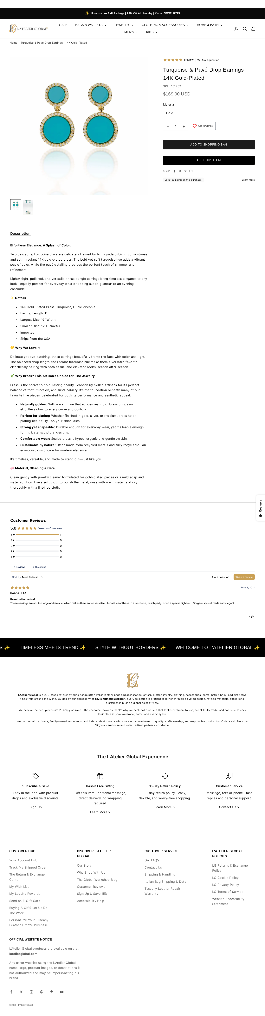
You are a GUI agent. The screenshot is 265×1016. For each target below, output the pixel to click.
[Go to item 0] (15, 204)
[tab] (20, 234)
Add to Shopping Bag (208, 144)
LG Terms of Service (227, 892)
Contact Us (153, 867)
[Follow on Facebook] (11, 992)
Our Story (84, 865)
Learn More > (100, 812)
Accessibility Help (90, 901)
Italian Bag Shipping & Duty (165, 881)
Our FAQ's (152, 860)
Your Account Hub (23, 860)
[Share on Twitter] (180, 171)
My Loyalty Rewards (24, 894)
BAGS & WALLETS (89, 25)
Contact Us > (229, 807)
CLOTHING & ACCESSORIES (163, 25)
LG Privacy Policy (225, 885)
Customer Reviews (91, 887)
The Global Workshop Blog (97, 880)
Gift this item (209, 160)
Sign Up (36, 807)
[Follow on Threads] (41, 992)
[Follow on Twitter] (21, 992)
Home (13, 42)
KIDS (150, 32)
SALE (63, 25)
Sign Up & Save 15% (92, 894)
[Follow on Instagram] (31, 992)
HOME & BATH (208, 25)
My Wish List (19, 887)
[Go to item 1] (28, 207)
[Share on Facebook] (174, 171)
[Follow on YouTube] (62, 992)
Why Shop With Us (91, 872)
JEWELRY (122, 25)
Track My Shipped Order (28, 867)
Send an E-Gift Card (24, 901)
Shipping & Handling (160, 874)
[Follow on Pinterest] (52, 992)
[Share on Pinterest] (185, 171)
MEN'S (129, 32)
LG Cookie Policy (225, 878)
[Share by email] (190, 171)
